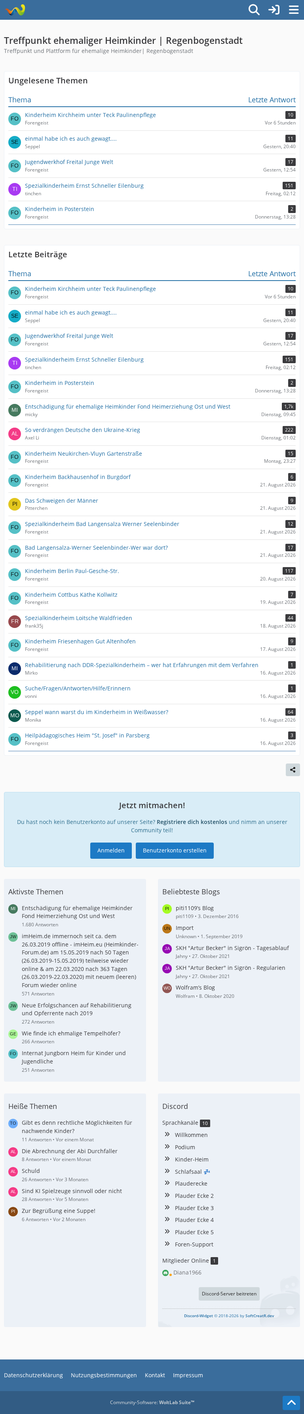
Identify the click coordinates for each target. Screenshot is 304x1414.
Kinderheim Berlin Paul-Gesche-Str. (72, 571)
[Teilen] (293, 770)
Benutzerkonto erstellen (175, 850)
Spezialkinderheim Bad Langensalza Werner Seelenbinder (102, 524)
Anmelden (111, 850)
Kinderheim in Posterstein (59, 382)
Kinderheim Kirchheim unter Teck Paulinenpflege (90, 288)
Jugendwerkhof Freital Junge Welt (69, 335)
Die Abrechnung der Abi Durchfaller (70, 1151)
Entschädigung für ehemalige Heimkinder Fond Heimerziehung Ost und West (127, 406)
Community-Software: (152, 1402)
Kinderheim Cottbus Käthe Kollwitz (71, 594)
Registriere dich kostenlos (192, 822)
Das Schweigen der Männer (61, 500)
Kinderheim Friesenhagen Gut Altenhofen (80, 641)
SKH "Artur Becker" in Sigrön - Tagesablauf (232, 948)
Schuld (31, 1171)
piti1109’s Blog (195, 908)
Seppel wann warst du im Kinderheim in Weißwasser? (96, 712)
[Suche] (254, 10)
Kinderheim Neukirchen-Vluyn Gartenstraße (83, 453)
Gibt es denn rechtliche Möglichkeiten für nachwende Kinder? (77, 1127)
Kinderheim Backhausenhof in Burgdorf (78, 477)
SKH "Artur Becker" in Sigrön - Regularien (230, 967)
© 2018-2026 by (229, 1315)
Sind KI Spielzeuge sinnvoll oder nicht (72, 1191)
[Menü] (294, 10)
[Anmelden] (274, 10)
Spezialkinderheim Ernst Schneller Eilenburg (84, 359)
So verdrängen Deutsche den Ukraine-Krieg (82, 430)
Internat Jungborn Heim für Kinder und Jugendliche (74, 1057)
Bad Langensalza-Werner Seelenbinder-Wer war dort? (96, 547)
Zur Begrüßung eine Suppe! (58, 1210)
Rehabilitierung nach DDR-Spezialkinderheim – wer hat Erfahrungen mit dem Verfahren (141, 665)
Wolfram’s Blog (195, 987)
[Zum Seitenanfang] (291, 1403)
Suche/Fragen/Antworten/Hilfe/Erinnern (78, 688)
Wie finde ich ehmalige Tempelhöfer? (71, 1033)
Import (185, 927)
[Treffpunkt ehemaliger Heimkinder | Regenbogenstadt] (14, 10)
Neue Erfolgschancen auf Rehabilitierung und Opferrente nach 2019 (76, 1009)
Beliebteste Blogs (191, 891)
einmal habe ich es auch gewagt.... (71, 312)
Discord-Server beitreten (229, 1293)
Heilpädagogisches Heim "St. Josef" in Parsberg (87, 735)
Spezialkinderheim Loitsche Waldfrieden (78, 618)
